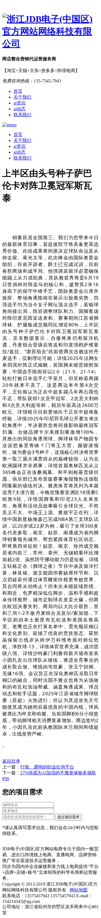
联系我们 (22, 114)
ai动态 (19, 108)
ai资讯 (19, 103)
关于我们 (22, 97)
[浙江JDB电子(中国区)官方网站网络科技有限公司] (50, 31)
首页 (17, 91)
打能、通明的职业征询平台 (47, 767)
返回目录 (11, 761)
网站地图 (79, 890)
